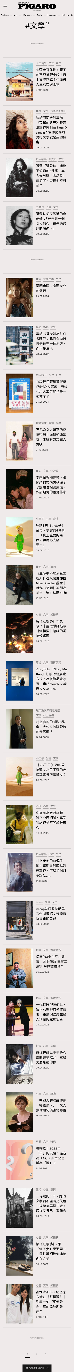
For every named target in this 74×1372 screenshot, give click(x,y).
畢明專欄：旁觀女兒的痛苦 (51, 288)
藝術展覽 (55, 662)
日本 (58, 375)
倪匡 (38, 950)
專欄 (38, 1141)
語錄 (53, 1093)
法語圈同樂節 (58, 111)
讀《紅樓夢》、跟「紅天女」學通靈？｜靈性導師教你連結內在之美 (51, 1251)
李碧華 (54, 471)
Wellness (27, 15)
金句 (58, 63)
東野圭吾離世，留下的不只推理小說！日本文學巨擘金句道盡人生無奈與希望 (51, 77)
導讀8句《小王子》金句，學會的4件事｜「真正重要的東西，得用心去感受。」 (50, 535)
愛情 (51, 423)
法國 (53, 566)
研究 (53, 1141)
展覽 (47, 902)
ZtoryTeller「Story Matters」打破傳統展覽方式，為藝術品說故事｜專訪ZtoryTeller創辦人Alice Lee (51, 679)
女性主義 (48, 279)
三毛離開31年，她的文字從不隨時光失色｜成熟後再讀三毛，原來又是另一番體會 (51, 1203)
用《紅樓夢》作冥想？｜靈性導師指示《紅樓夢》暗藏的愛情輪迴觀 (51, 628)
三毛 (38, 1189)
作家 (38, 111)
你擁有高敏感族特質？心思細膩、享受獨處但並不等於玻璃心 (51, 820)
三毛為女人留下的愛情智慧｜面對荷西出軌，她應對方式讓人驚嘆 (51, 437)
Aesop (39, 902)
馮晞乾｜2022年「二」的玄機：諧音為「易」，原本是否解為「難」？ (51, 1155)
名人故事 (41, 159)
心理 (38, 806)
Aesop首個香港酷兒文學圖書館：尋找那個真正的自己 (51, 914)
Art (15, 15)
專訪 (38, 327)
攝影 (46, 327)
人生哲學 (41, 63)
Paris (39, 15)
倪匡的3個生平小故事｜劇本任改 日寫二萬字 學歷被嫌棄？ (51, 962)
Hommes (52, 15)
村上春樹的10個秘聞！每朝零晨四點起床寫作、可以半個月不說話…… (51, 868)
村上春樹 (48, 715)
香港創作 (55, 950)
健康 (38, 1046)
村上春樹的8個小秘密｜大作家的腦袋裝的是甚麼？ (51, 727)
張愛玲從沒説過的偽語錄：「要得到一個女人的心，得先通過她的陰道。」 (51, 221)
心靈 (48, 207)
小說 (51, 854)
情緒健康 (41, 423)
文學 (51, 63)
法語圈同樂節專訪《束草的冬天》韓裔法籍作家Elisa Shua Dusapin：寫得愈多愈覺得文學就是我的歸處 (51, 130)
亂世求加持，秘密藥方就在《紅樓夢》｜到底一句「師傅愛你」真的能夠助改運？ (51, 1302)
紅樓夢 (54, 614)
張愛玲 (53, 159)
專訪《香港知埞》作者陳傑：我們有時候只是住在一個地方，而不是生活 (51, 341)
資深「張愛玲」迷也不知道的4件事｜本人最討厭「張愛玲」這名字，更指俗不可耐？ (51, 176)
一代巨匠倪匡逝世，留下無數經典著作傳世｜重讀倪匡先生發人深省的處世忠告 (51, 1012)
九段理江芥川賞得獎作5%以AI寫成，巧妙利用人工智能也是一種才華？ (51, 389)
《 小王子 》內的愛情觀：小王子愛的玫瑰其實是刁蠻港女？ (51, 770)
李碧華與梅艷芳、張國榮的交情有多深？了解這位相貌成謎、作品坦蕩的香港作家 (51, 484)
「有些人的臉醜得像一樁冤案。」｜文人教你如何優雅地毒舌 (51, 1105)
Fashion (5, 15)
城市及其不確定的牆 (48, 710)
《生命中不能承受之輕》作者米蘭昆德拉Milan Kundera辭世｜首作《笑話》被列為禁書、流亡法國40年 (51, 583)
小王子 (40, 519)
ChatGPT (41, 375)
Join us (65, 15)
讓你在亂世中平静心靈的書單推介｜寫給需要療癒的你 (51, 1057)
